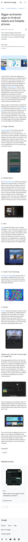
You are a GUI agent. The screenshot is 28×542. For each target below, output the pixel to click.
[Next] (25, 8)
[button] (26, 29)
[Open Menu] (2, 2)
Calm (2, 227)
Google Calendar (6, 130)
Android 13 (13, 87)
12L (7, 87)
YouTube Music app (9, 182)
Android (5, 452)
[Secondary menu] (25, 2)
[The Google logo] (4, 520)
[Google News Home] (10, 2)
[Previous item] (3, 507)
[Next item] (7, 507)
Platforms (21, 8)
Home (2, 8)
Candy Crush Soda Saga (8, 275)
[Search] (21, 2)
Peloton (3, 311)
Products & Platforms (11, 8)
